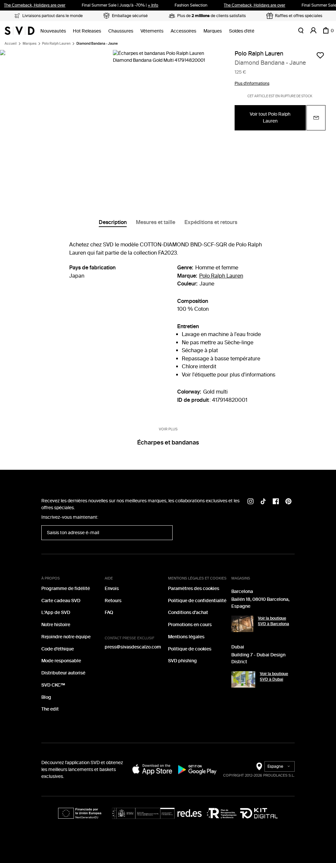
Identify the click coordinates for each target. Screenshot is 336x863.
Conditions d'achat (188, 612)
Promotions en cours (190, 624)
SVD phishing (182, 661)
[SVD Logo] (19, 30)
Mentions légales (186, 637)
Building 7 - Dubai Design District (258, 658)
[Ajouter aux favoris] (320, 55)
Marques (212, 31)
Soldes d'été (241, 31)
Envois (112, 588)
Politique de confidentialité (197, 600)
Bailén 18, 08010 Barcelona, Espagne (260, 603)
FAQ (109, 612)
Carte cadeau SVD (60, 600)
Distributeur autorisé (63, 673)
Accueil (11, 44)
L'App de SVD (55, 612)
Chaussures (120, 31)
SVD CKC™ (53, 685)
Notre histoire (55, 624)
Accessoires (183, 31)
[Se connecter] (313, 30)
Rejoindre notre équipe (66, 637)
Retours (113, 600)
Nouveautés (53, 31)
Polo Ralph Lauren (56, 44)
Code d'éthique (57, 649)
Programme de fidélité (65, 588)
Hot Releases (87, 31)
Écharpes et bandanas (168, 442)
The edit (50, 709)
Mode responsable (61, 661)
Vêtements (151, 31)
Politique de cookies (189, 649)
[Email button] (316, 117)
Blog (46, 697)
